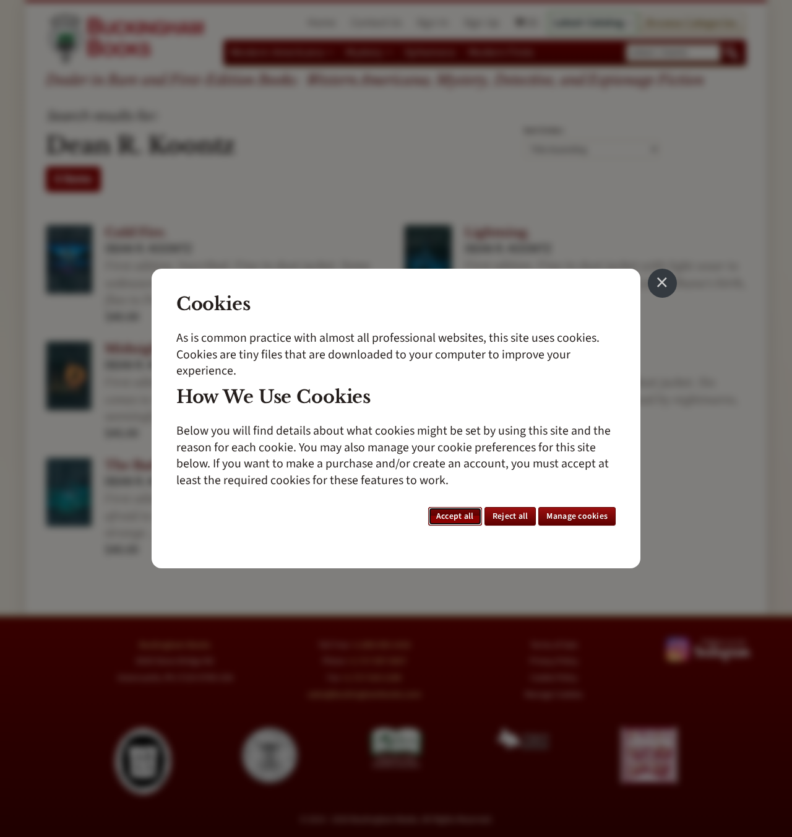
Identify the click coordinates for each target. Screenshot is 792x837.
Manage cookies (577, 516)
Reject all (510, 516)
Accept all (455, 516)
